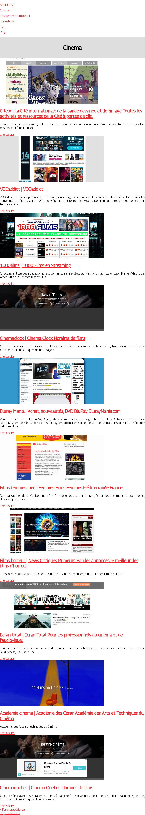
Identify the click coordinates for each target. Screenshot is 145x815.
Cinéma (4, 10)
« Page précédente (12, 809)
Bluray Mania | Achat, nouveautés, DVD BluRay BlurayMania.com (60, 411)
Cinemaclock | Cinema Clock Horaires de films (42, 338)
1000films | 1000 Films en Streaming (35, 265)
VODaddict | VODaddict (21, 189)
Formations (7, 21)
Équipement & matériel (15, 16)
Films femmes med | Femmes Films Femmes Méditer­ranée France (61, 487)
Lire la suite (7, 134)
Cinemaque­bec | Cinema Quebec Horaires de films (46, 787)
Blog (3, 32)
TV (1, 27)
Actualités (6, 5)
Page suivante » (10, 813)
